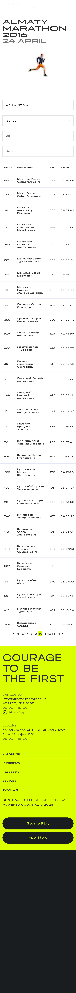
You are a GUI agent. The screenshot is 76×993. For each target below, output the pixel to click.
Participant (25, 167)
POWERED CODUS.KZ (20, 804)
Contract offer (18, 800)
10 (40, 633)
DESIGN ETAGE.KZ (50, 800)
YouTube (9, 780)
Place (8, 167)
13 (53, 633)
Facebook (10, 771)
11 (44, 633)
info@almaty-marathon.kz (24, 699)
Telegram (10, 789)
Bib (51, 167)
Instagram (11, 762)
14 (58, 633)
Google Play (38, 823)
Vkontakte (11, 753)
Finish (65, 167)
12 (49, 633)
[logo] (19, 6)
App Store (38, 837)
